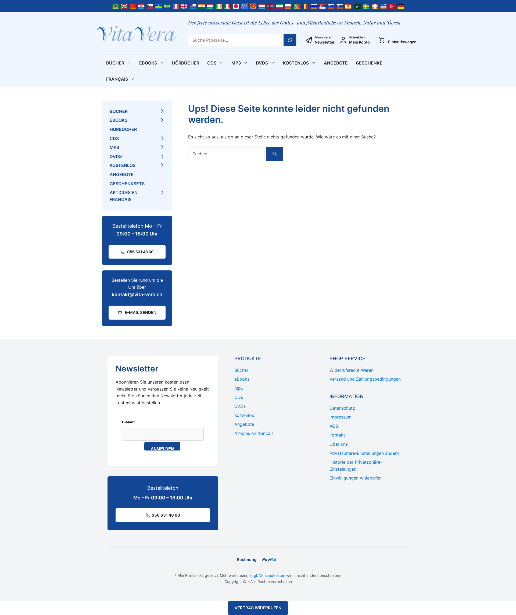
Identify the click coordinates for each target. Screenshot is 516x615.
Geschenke (369, 63)
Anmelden (162, 448)
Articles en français (124, 196)
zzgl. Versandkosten (267, 575)
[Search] (290, 40)
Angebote (336, 63)
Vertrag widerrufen (258, 607)
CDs (211, 63)
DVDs (262, 63)
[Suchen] (274, 154)
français (117, 79)
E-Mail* (128, 422)
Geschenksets (127, 183)
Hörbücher (185, 63)
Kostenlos (296, 63)
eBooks (148, 63)
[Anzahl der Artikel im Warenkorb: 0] (381, 40)
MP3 (236, 63)
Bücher (115, 63)
